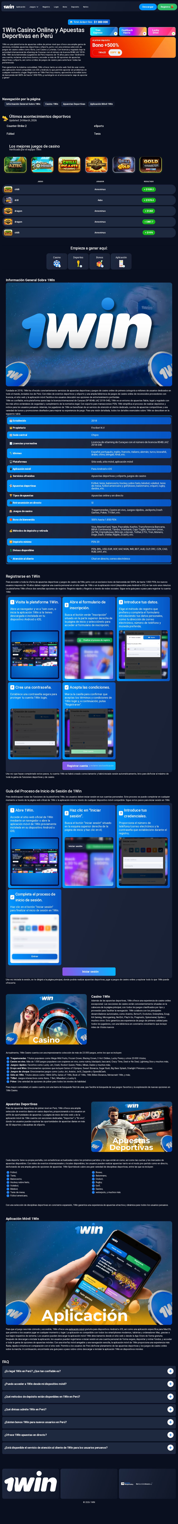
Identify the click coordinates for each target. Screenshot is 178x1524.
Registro (46, 7)
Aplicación (20, 7)
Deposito (75, 7)
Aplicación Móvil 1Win (101, 104)
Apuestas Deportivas (74, 104)
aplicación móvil (76, 1329)
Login (56, 7)
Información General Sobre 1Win (23, 104)
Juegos (32, 7)
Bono (65, 7)
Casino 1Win (51, 104)
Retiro (85, 7)
